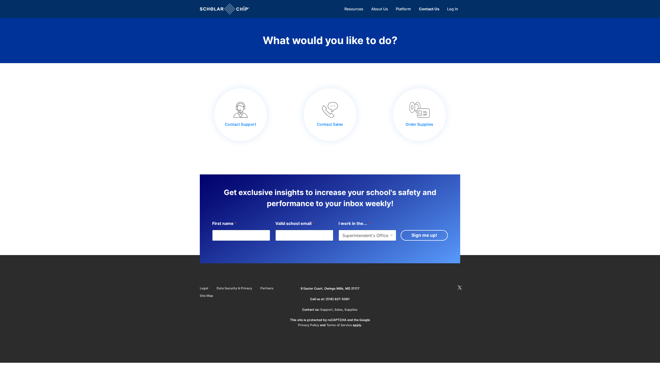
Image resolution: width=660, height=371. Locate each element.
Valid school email (295, 223)
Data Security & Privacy (234, 288)
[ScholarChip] (224, 9)
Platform (403, 9)
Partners (267, 288)
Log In (452, 9)
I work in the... (354, 223)
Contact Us (429, 9)
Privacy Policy (308, 325)
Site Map (206, 296)
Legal (204, 288)
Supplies (351, 309)
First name (224, 223)
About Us (379, 9)
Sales (338, 309)
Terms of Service (339, 325)
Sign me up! (424, 235)
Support (326, 309)
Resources (353, 9)
